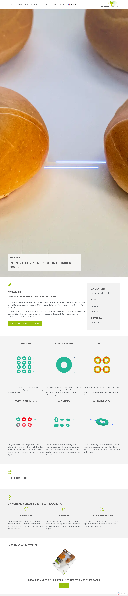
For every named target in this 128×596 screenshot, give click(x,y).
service (55, 4)
